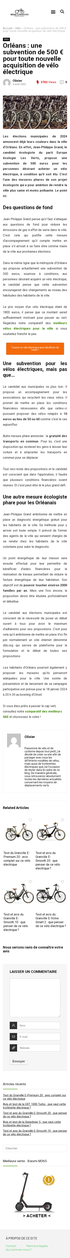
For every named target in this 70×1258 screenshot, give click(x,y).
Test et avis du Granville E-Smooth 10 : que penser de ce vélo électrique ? (16, 922)
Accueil (7, 28)
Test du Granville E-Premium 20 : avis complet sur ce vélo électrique (17, 858)
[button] (53, 11)
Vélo (18, 28)
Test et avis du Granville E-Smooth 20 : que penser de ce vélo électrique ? (48, 860)
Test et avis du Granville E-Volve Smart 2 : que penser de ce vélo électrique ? (51, 920)
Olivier (17, 81)
